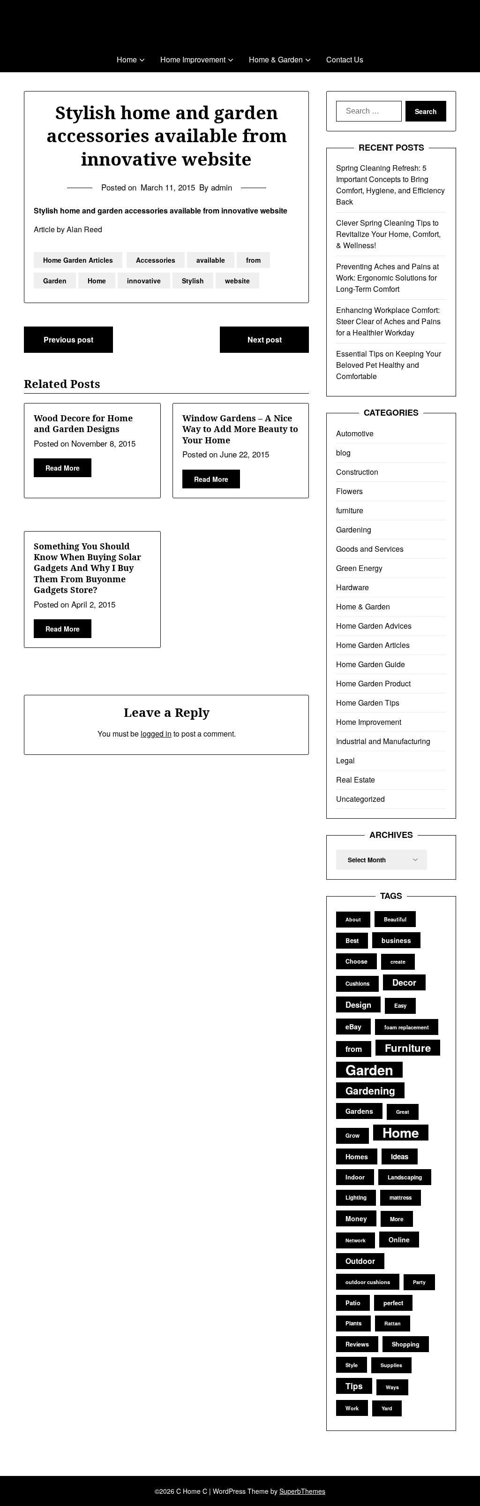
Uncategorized (360, 798)
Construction (357, 471)
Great (402, 1111)
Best (352, 940)
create (397, 961)
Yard (387, 1408)
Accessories (155, 260)
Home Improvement (192, 59)
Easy (400, 1006)
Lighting (356, 1198)
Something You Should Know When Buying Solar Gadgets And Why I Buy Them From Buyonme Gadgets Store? (87, 568)
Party (419, 1281)
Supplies (391, 1365)
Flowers (349, 491)
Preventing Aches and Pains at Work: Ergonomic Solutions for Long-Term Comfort (387, 277)
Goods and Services (370, 548)
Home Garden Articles (78, 260)
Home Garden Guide (370, 664)
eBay (353, 1026)
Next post (265, 339)
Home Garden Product (373, 683)
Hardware (352, 587)
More (397, 1219)
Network (355, 1240)
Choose (356, 961)
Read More (62, 467)
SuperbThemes (302, 1491)
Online (399, 1239)
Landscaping (405, 1177)
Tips (354, 1386)
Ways (392, 1387)
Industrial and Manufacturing (383, 741)
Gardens (359, 1111)
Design (358, 1004)
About (353, 919)
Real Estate (355, 779)
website (237, 280)
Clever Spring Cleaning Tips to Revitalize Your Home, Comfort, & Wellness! (388, 234)
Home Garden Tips (367, 702)
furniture (349, 510)
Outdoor (360, 1260)
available (210, 260)
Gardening (353, 529)
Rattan (392, 1323)
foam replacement (406, 1027)
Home (127, 59)
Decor (404, 982)
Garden (55, 280)
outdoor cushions (367, 1281)
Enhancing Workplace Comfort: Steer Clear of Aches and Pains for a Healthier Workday (388, 321)
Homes (356, 1156)
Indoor (355, 1176)
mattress (401, 1198)
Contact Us (344, 59)
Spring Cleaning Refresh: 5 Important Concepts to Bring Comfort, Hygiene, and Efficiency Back (390, 184)
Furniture (408, 1047)
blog (343, 452)
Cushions (357, 984)
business (396, 940)
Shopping (406, 1344)
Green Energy (359, 568)
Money (356, 1218)
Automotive (355, 433)
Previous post (68, 339)
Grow (352, 1136)
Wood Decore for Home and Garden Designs (83, 423)
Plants (353, 1323)
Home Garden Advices (374, 625)
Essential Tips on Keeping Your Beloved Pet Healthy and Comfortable (388, 364)
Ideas (399, 1156)
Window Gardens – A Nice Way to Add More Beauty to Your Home (240, 429)
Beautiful (395, 919)
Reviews (357, 1344)
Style (351, 1365)
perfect (393, 1302)
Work (352, 1408)
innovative (144, 280)
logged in (156, 733)
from (253, 260)
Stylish (193, 280)
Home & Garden (276, 59)
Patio (352, 1302)
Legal (345, 760)
